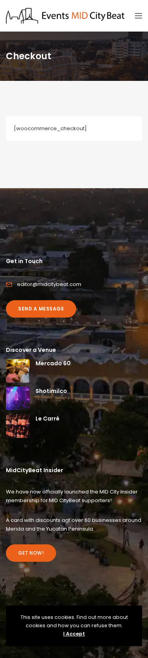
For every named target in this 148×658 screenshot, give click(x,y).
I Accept (74, 633)
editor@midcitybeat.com (49, 284)
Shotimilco (51, 391)
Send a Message (41, 308)
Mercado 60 (53, 363)
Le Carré (48, 418)
